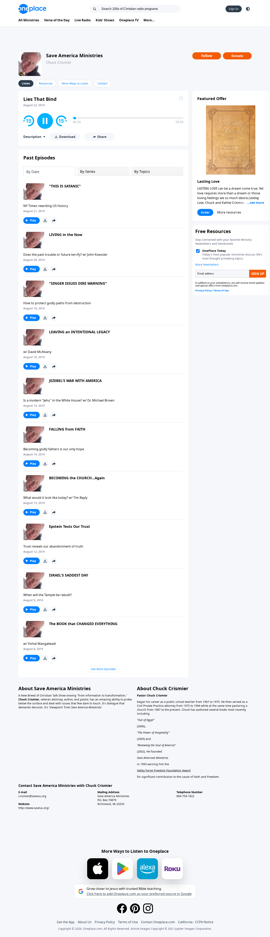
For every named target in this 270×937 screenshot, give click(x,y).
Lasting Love (208, 181)
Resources (46, 83)
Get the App (66, 922)
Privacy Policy (105, 922)
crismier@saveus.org (32, 796)
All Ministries (28, 20)
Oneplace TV (129, 20)
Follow (206, 55)
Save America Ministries (74, 55)
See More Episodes (103, 669)
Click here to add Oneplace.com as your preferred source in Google (139, 894)
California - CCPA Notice (195, 922)
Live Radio (83, 20)
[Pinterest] (135, 908)
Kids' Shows (105, 20)
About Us (85, 922)
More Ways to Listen (75, 83)
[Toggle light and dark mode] (248, 9)
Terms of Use (128, 922)
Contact (102, 83)
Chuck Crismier (58, 62)
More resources (229, 212)
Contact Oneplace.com (158, 922)
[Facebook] (122, 908)
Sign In (233, 9)
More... (149, 20)
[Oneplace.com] (32, 9)
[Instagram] (148, 908)
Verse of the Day (57, 20)
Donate (237, 56)
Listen (26, 83)
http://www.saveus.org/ (33, 808)
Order (205, 212)
